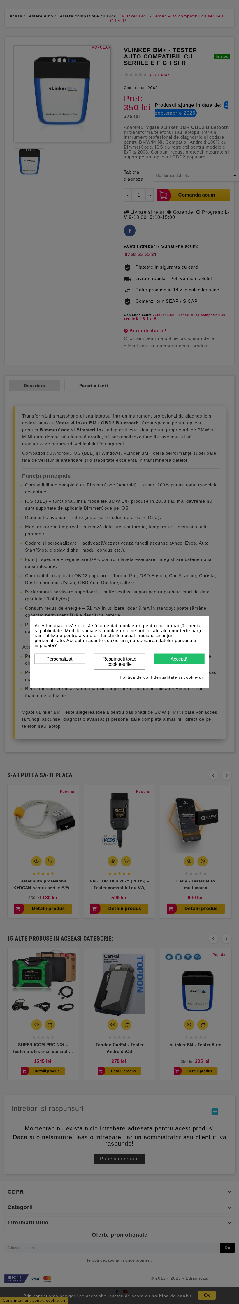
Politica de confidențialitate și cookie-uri (162, 677)
